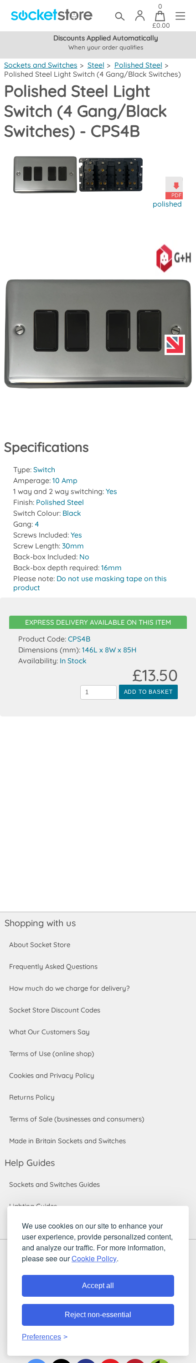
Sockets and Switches (40, 64)
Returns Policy (32, 1097)
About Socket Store (39, 944)
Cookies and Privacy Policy (51, 1075)
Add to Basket (148, 692)
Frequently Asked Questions (53, 966)
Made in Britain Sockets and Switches (67, 1140)
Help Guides (30, 1162)
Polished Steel (138, 64)
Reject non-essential (98, 1315)
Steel (96, 64)
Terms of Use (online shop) (51, 1053)
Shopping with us (40, 922)
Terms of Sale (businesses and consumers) (76, 1119)
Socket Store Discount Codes (54, 1010)
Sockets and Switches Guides (54, 1184)
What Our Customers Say (49, 1031)
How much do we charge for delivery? (69, 988)
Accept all (98, 1285)
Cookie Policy (94, 1258)
